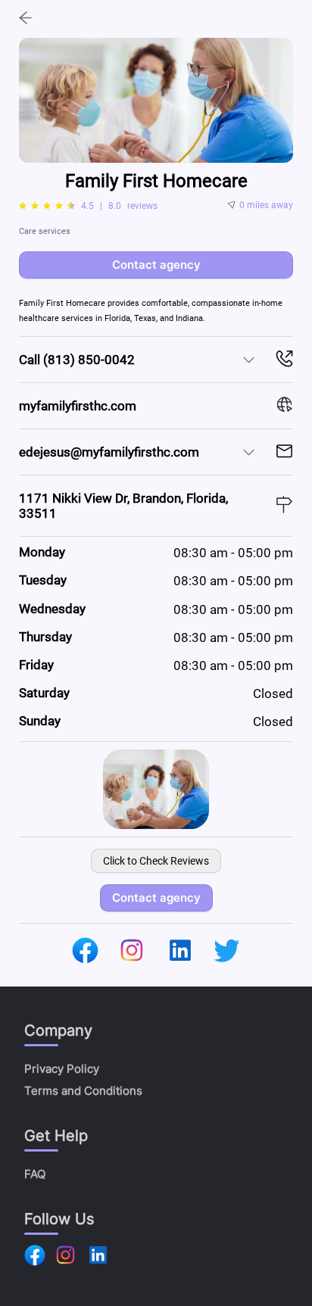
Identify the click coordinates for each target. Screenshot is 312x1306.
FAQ (34, 1174)
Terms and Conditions (83, 1090)
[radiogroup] (47, 206)
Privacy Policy (61, 1068)
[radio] (23, 206)
